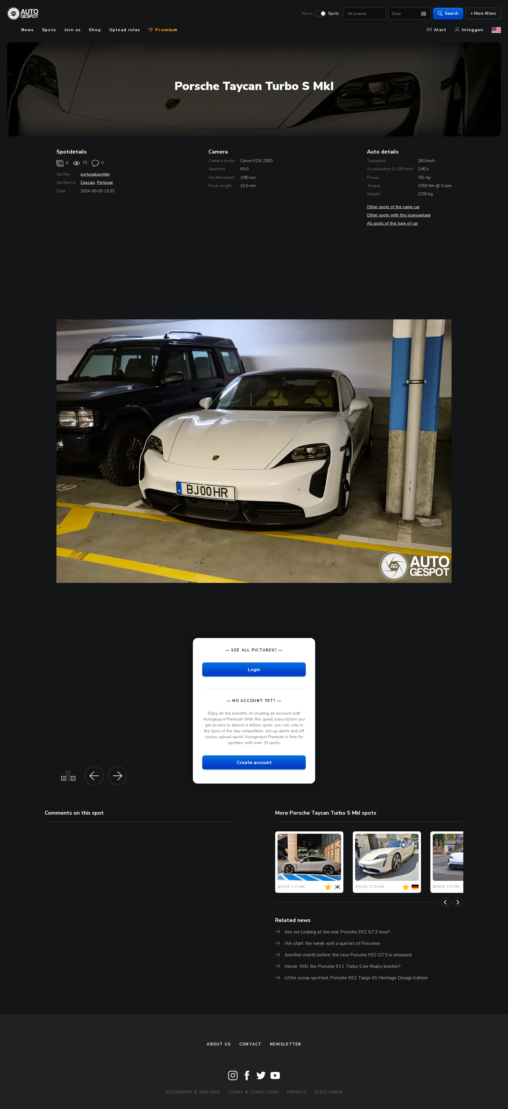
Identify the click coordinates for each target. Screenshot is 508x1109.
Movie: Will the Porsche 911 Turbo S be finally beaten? (343, 966)
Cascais (88, 182)
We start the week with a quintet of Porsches (332, 943)
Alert (440, 30)
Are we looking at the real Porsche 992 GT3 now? (337, 932)
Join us (72, 30)
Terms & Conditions (253, 1092)
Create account (254, 762)
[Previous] (446, 902)
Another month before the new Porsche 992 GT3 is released (348, 955)
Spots (333, 13)
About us (219, 1044)
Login (254, 669)
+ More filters (483, 13)
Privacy (297, 1092)
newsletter (285, 1044)
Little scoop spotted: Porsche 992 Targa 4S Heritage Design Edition (356, 978)
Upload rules (124, 30)
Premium (165, 30)
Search (452, 13)
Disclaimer (329, 1092)
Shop (95, 30)
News (307, 13)
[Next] (457, 902)
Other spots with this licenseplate (399, 215)
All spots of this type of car (392, 223)
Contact (250, 1044)
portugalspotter (95, 174)
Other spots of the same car (393, 207)
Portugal (105, 182)
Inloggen (472, 30)
